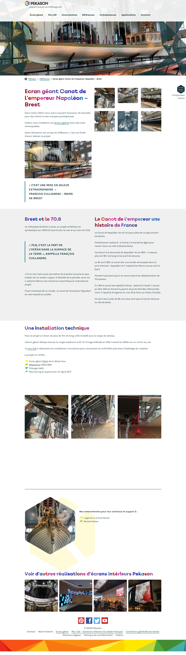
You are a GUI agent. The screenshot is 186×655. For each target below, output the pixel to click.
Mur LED (52, 15)
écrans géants (61, 122)
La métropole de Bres (36, 226)
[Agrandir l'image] (104, 98)
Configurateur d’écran (178, 96)
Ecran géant (62, 631)
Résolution (35, 364)
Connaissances (108, 15)
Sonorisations (69, 15)
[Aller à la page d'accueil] (36, 3)
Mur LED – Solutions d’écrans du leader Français (97, 631)
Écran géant (36, 15)
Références (88, 15)
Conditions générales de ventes (142, 631)
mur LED (31, 348)
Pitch (45, 361)
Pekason (32, 79)
